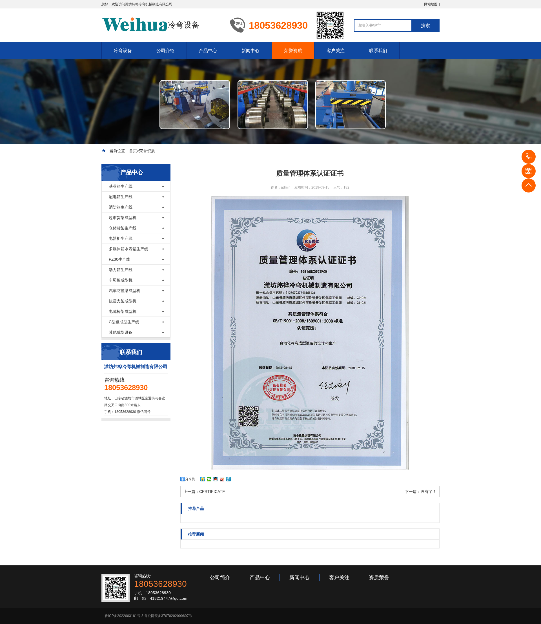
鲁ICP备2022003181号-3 (124, 616)
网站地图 (431, 4)
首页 (133, 151)
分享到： (192, 479)
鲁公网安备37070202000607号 (168, 616)
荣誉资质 (293, 50)
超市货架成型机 (122, 217)
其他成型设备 (120, 332)
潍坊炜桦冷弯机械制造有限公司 (148, 4)
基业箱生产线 (120, 186)
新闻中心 (250, 50)
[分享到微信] (209, 479)
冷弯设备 (123, 50)
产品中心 (208, 50)
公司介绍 (165, 50)
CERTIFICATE (212, 491)
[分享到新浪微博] (222, 479)
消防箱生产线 (120, 207)
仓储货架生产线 (122, 228)
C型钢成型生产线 (124, 322)
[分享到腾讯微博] (228, 479)
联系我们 (378, 50)
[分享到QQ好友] (215, 479)
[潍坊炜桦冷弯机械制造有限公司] (134, 24)
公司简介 (220, 577)
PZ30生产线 (119, 259)
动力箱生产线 (120, 269)
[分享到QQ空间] (202, 479)
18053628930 (529, 157)
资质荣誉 (379, 577)
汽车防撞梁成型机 (124, 290)
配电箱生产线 (120, 196)
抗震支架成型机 (122, 301)
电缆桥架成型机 (122, 311)
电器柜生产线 (120, 238)
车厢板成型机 (120, 280)
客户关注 (336, 50)
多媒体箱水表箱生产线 (128, 249)
